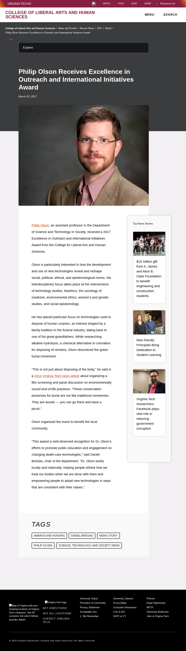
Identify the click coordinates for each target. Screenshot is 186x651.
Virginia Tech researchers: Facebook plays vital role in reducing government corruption (147, 413)
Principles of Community (93, 603)
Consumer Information (124, 607)
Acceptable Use (88, 611)
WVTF (150, 607)
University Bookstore (158, 611)
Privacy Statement (90, 607)
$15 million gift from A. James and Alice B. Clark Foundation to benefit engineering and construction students (148, 279)
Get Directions (56, 608)
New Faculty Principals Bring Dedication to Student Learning (148, 347)
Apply (107, 4)
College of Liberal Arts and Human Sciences (31, 28)
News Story (108, 535)
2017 (100, 28)
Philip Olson (40, 225)
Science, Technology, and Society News (89, 545)
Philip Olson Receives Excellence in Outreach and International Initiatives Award (47, 32)
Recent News (88, 28)
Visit (121, 4)
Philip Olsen (43, 545)
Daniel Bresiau (82, 535)
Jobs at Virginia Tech (158, 616)
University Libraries (123, 598)
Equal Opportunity (156, 603)
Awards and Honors (49, 535)
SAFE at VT (119, 616)
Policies (151, 598)
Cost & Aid (118, 611)
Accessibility (120, 603)
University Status (89, 598)
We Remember (90, 616)
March (109, 28)
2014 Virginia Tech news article (56, 376)
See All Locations (58, 613)
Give (134, 4)
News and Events (68, 28)
